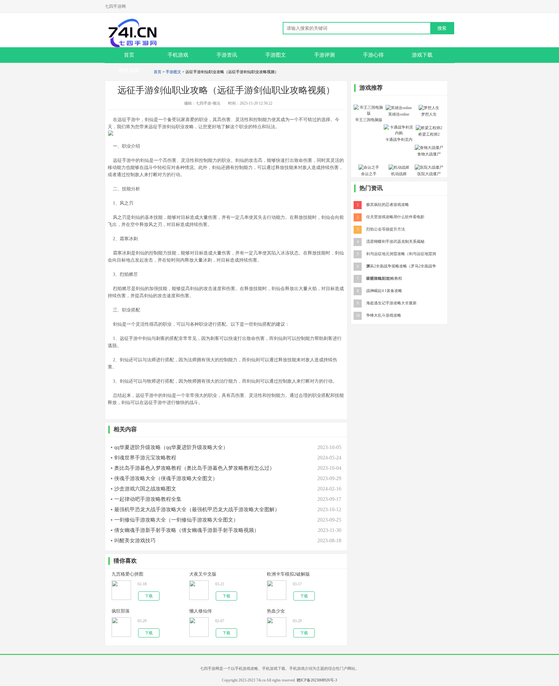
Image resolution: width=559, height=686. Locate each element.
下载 (149, 596)
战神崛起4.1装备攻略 (384, 290)
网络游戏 (129, 70)
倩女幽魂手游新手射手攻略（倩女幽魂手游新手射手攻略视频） (186, 530)
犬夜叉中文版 (202, 574)
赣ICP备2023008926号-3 (317, 680)
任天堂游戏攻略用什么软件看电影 (395, 217)
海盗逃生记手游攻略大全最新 (391, 303)
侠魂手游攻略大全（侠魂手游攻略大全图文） (166, 478)
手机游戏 (178, 55)
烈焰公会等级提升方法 (385, 229)
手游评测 (324, 55)
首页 (157, 72)
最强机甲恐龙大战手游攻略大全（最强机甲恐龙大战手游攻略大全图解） (197, 509)
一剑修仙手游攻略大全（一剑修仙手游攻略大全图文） (176, 520)
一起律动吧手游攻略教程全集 (147, 499)
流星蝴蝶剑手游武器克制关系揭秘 (395, 241)
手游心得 (373, 55)
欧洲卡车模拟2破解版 (288, 574)
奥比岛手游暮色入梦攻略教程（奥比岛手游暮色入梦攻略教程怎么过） (194, 468)
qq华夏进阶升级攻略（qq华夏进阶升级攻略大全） (171, 447)
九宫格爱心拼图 (127, 574)
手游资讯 (226, 55)
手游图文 (275, 55)
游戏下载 (422, 55)
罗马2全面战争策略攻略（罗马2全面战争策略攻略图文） (401, 266)
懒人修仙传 (200, 611)
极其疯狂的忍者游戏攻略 (387, 204)
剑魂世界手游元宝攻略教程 (145, 457)
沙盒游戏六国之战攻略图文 (145, 488)
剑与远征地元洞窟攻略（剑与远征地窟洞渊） (401, 253)
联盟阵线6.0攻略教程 (384, 278)
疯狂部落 (121, 611)
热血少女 (276, 611)
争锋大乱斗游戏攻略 (383, 315)
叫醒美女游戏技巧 (135, 540)
